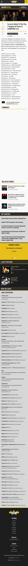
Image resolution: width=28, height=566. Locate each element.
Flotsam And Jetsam (6, 360)
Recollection (4, 460)
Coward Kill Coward (6, 346)
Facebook (14, 529)
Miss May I (15, 103)
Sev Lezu (3, 471)
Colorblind (4, 339)
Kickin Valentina (5, 407)
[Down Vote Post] (2, 31)
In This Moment (5, 394)
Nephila (3, 433)
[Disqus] (14, 128)
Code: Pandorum (5, 333)
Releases (14, 524)
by (10, 36)
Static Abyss (4, 485)
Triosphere (4, 491)
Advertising (14, 549)
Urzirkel (3, 502)
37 (13, 272)
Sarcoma (3, 463)
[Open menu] (1, 1)
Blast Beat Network (14, 539)
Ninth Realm (4, 440)
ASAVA (3, 311)
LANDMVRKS (9, 103)
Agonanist (4, 302)
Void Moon (4, 505)
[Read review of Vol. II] (6, 270)
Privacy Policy (14, 551)
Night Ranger (4, 436)
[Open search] (26, 1)
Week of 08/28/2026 (7, 292)
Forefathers (17, 557)
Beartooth (4, 314)
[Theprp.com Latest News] (14, 512)
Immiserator (4, 390)
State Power (4, 482)
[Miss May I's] (4, 188)
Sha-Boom (4, 474)
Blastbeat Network (16, 560)
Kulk (2, 411)
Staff (14, 547)
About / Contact (14, 545)
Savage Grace (4, 466)
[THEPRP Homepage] (14, 1)
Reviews (14, 522)
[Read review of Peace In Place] (6, 281)
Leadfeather (4, 418)
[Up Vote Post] (2, 26)
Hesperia (3, 377)
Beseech (3, 317)
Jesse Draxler (4, 397)
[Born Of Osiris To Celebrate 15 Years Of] (4, 196)
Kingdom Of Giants (15, 102)
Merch (14, 525)
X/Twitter (14, 531)
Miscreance (4, 430)
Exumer (3, 356)
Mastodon (4, 424)
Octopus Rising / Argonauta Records (9, 444)
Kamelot (3, 401)
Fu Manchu (4, 367)
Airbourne (4, 305)
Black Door (4, 325)
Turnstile (3, 494)
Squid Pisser (4, 477)
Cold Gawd (4, 336)
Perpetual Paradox (5, 449)
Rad (2, 454)
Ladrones (3, 415)
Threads (14, 533)
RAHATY (3, 457)
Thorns (3, 488)
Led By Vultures (5, 421)
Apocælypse (4, 308)
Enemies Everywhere (6, 353)
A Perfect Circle (5, 295)
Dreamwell (4, 350)
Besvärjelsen (4, 320)
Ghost (3, 370)
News (14, 520)
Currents (8, 102)
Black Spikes (4, 330)
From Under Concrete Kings (7, 363)
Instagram (14, 527)
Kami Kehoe (4, 404)
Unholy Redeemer (5, 497)
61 (13, 282)
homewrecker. (5, 383)
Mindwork (4, 427)
